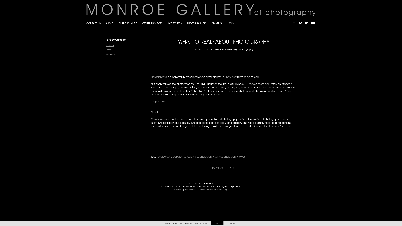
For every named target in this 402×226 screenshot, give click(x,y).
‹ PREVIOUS (217, 168)
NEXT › (233, 168)
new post (231, 76)
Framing (217, 23)
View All (110, 45)
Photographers (196, 23)
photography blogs (234, 156)
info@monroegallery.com (231, 186)
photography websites (170, 156)
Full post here (158, 101)
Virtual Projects (152, 23)
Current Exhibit (128, 23)
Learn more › (231, 223)
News (230, 23)
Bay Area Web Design (217, 189)
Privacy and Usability (195, 189)
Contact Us (93, 23)
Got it (217, 223)
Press (108, 49)
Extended (274, 126)
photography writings (211, 156)
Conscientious (159, 76)
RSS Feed (111, 54)
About (109, 23)
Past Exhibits (175, 23)
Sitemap (178, 189)
